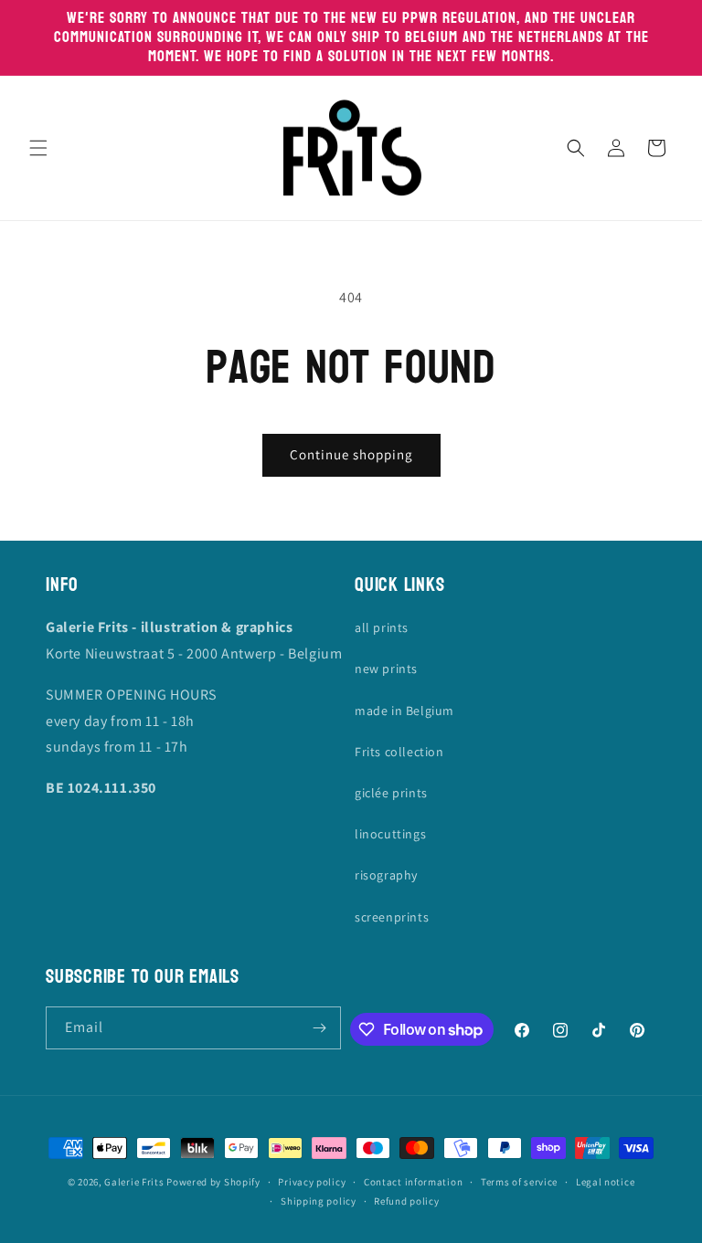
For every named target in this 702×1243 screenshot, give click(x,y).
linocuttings (390, 834)
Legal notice (605, 1181)
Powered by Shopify (213, 1181)
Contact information (413, 1181)
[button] (38, 148)
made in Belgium (404, 710)
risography (386, 875)
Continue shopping (351, 454)
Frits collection (399, 751)
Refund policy (406, 1201)
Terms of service (519, 1181)
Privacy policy (312, 1181)
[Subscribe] (320, 1027)
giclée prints (391, 793)
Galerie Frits (134, 1181)
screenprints (392, 917)
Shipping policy (318, 1201)
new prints (386, 668)
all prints (382, 627)
